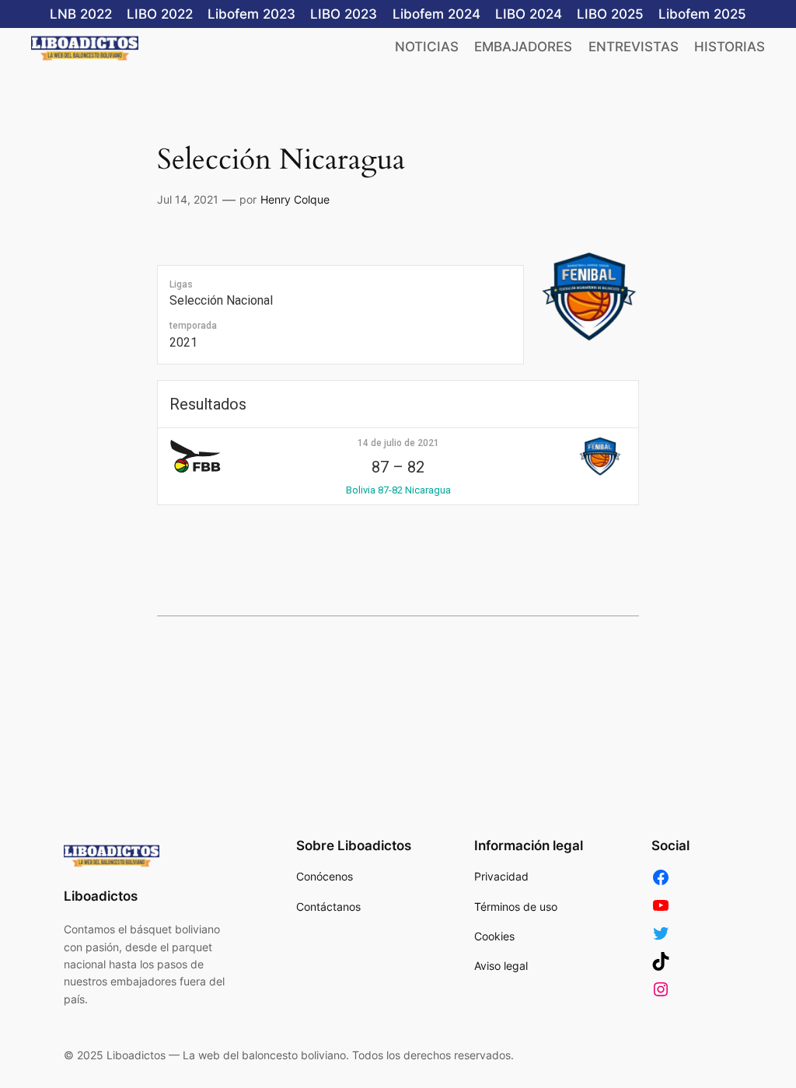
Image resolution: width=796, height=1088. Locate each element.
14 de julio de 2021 (398, 443)
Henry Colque (295, 199)
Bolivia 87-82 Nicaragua (398, 490)
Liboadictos (101, 896)
